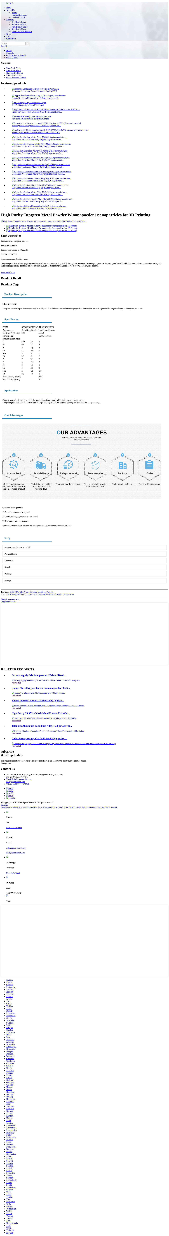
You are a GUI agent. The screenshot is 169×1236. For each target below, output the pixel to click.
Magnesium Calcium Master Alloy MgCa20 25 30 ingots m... (37, 201)
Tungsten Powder (8, 601)
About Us (10, 10)
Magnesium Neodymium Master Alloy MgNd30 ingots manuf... (38, 174)
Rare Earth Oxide (19, 22)
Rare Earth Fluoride (72, 807)
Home (8, 8)
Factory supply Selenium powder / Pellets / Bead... (39, 675)
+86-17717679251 (14, 827)
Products (10, 20)
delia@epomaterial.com (18, 779)
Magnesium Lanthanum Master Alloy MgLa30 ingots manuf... (38, 167)
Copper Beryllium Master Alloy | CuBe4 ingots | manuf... (35, 98)
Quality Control (18, 17)
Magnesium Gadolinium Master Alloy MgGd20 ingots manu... (38, 181)
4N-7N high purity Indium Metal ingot (28, 105)
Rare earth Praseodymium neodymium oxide (30, 119)
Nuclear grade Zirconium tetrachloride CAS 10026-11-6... (36, 132)
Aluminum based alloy (91, 807)
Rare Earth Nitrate (19, 29)
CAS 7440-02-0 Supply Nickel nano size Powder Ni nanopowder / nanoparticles (40, 594)
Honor (14, 12)
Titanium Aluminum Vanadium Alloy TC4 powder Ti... (42, 725)
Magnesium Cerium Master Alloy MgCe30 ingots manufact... (37, 194)
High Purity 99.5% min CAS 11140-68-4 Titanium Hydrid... (37, 112)
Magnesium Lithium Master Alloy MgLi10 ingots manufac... (37, 208)
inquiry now (6, 763)
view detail (16, 683)
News (8, 34)
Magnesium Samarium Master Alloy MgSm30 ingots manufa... (38, 160)
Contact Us (11, 39)
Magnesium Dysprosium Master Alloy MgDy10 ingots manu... (38, 146)
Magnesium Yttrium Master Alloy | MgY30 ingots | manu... (36, 188)
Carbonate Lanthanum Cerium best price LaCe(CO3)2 (34, 91)
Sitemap (4, 805)
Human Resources (19, 15)
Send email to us (8, 273)
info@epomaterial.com (15, 781)
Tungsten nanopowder (10, 599)
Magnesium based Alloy (53, 807)
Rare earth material (109, 807)
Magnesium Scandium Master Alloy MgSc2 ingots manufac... (37, 153)
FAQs (8, 36)
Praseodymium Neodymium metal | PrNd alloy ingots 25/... (36, 126)
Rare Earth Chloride (20, 27)
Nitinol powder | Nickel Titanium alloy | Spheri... (38, 700)
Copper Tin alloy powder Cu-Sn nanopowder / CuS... (41, 688)
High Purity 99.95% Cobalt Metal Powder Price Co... (40, 713)
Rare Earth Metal (19, 24)
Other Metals (11, 58)
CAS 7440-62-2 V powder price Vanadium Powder (31, 592)
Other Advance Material (22, 31)
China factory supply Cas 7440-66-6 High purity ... (39, 738)
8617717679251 (17, 784)
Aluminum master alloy (32, 807)
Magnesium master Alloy (11, 807)
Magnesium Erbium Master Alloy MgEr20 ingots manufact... (37, 139)
